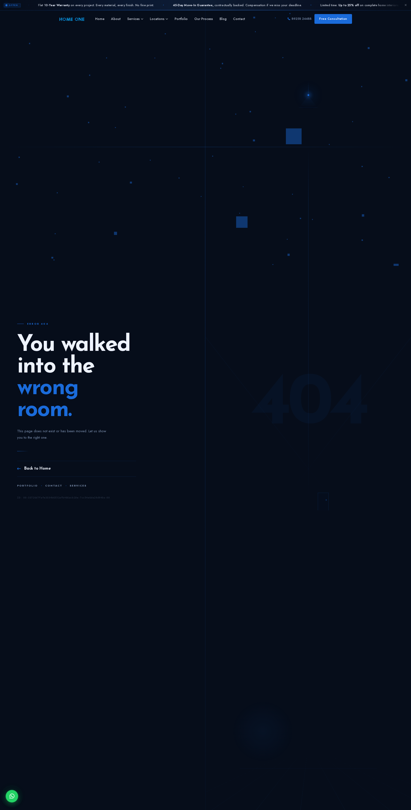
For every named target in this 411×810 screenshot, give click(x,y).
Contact (239, 18)
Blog (223, 18)
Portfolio (181, 18)
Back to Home (37, 469)
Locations (157, 18)
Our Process (203, 18)
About (116, 18)
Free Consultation (333, 18)
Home (99, 18)
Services (133, 18)
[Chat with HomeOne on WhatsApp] (12, 796)
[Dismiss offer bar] (405, 5)
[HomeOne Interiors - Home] (72, 19)
